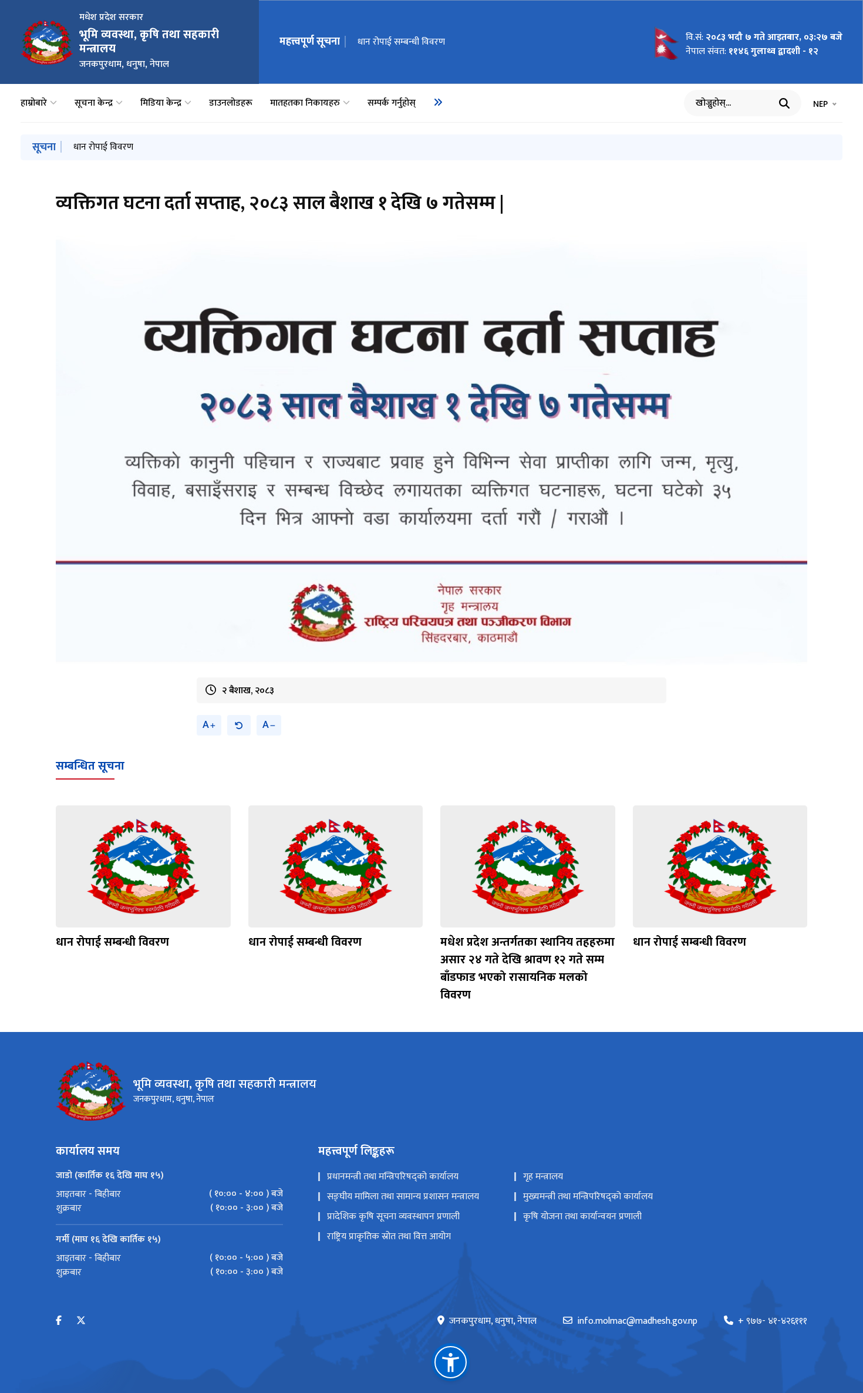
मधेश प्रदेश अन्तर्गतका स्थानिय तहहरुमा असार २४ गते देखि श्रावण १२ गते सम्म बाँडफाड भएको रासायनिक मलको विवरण (487, 42)
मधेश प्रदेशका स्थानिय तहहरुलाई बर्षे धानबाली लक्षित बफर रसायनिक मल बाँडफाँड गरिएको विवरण (239, 147)
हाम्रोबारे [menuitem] (34, 103)
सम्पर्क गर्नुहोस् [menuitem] (392, 103)
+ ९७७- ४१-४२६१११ (772, 1321)
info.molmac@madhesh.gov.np (637, 1321)
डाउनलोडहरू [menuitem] (230, 103)
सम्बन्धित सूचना (90, 766)
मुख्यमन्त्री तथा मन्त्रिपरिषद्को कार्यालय (588, 1197)
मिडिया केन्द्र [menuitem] (160, 103)
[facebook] (59, 1321)
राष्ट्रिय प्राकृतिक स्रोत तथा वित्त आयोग (389, 1236)
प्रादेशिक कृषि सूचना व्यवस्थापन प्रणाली (393, 1217)
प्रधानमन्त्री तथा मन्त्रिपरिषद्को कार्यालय (393, 1177)
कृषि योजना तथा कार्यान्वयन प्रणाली (582, 1217)
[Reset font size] (239, 725)
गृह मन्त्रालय (543, 1177)
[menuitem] (438, 102)
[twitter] (81, 1321)
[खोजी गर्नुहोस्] (784, 103)
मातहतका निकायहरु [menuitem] (305, 103)
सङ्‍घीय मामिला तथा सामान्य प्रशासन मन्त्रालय (403, 1197)
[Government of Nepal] (47, 42)
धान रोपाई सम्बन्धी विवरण (112, 942)
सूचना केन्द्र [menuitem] (94, 103)
